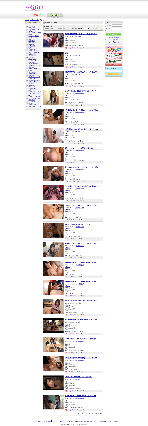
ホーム (27, 20)
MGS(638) (31, 85)
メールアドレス (108, 26)
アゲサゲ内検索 (111, 68)
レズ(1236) (31, 46)
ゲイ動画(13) (32, 73)
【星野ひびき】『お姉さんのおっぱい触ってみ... (82, 72)
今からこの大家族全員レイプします (77, 224)
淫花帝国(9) (31, 75)
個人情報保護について (90, 421)
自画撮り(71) (32, 54)
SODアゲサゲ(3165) (34, 101)
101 (81, 413)
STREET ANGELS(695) (32, 103)
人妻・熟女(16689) (33, 29)
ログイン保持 (110, 31)
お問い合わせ (63, 421)
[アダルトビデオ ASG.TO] (34, 9)
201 (85, 413)
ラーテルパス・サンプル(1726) (34, 99)
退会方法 (54, 421)
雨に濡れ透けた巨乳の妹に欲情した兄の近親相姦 (82, 319)
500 (99, 413)
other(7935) (31, 44)
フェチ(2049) (32, 59)
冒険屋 (78, 55)
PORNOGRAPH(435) (34, 96)
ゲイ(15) (30, 47)
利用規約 (70, 421)
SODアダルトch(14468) (32, 61)
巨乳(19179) (31, 26)
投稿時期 (59, 28)
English (116, 421)
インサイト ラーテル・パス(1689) (34, 77)
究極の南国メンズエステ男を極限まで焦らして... (82, 262)
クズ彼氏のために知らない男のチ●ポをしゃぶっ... (82, 129)
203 (91, 413)
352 (95, 413)
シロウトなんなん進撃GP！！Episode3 (78, 377)
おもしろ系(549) (33, 50)
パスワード (107, 28)
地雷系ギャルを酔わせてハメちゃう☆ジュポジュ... (82, 300)
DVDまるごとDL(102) (32, 82)
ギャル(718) (31, 57)
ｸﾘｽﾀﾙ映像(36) (32, 72)
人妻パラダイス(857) (34, 91)
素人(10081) (31, 28)
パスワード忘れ (114, 42)
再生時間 (47, 28)
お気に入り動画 (114, 37)
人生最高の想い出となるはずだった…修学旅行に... (82, 110)
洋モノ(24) (31, 49)
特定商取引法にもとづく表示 (42, 421)
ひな (66, 53)
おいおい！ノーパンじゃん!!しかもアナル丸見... (82, 205)
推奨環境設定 (78, 421)
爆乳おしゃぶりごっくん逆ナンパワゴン (79, 148)
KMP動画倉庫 (80, 93)
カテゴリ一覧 (34, 20)
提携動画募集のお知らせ (105, 421)
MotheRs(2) (31, 86)
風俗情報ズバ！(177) (34, 106)
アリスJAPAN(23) (33, 64)
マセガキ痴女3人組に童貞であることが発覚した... (82, 91)
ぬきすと (78, 36)
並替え (72, 28)
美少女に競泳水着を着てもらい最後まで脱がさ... (82, 34)
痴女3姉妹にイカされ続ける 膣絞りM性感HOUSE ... (82, 186)
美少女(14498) (32, 31)
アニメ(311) (31, 55)
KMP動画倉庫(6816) (34, 80)
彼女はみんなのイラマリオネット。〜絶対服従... (82, 167)
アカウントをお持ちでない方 (114, 40)
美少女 (68, 38)
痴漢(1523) (31, 41)
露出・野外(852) (33, 42)
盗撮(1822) (31, 39)
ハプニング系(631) (33, 52)
